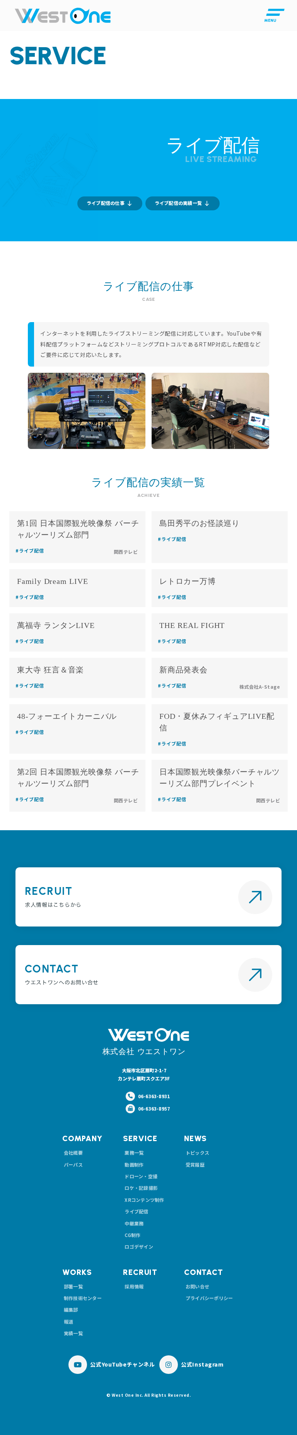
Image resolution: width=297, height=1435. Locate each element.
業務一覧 (134, 1152)
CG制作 (132, 1235)
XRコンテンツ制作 (144, 1199)
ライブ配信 (136, 1211)
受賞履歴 (195, 1164)
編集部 (71, 1309)
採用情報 (134, 1286)
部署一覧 (73, 1286)
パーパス (73, 1164)
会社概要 (73, 1152)
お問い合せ (197, 1286)
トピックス (197, 1152)
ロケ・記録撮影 (141, 1187)
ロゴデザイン (139, 1246)
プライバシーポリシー (209, 1298)
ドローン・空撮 (141, 1176)
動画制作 (134, 1164)
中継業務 (134, 1223)
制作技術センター (83, 1298)
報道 (68, 1321)
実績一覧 (73, 1333)
